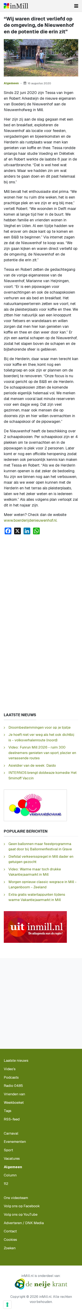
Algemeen (11, 83)
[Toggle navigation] (76, 6)
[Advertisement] (41, 581)
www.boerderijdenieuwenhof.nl (30, 520)
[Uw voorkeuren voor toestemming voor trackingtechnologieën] (7, 1305)
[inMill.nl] (16, 5)
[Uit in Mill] (35, 926)
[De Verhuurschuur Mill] (35, 805)
